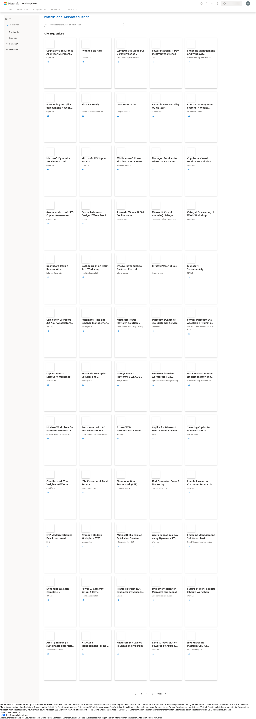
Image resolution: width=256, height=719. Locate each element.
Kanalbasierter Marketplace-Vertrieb (191, 707)
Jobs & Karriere (118, 709)
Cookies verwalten (154, 717)
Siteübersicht (46, 717)
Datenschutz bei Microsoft (186, 709)
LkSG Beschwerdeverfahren (219, 709)
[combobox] (84, 25)
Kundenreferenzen (41, 704)
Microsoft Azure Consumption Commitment (145, 704)
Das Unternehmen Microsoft (138, 709)
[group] (47, 62)
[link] (60, 63)
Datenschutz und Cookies (74, 717)
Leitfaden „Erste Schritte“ (74, 704)
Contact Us (57, 717)
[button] (45, 24)
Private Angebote (118, 704)
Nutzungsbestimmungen (96, 717)
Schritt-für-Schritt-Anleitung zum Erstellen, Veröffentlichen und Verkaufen (80, 707)
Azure (30, 709)
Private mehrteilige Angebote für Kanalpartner (228, 707)
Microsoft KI (5, 709)
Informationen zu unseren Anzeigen (130, 717)
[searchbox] (24, 25)
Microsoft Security (19, 709)
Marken (110, 717)
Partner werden (198, 704)
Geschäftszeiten (56, 704)
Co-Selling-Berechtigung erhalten (128, 707)
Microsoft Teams (85, 709)
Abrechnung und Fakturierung (178, 704)
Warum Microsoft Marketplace (13, 704)
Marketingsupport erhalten (11, 707)
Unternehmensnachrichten (162, 709)
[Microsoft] (11, 3)
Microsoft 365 (52, 709)
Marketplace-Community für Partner (159, 707)
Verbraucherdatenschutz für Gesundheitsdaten (20, 717)
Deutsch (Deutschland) (10, 712)
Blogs (29, 704)
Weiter (160, 693)
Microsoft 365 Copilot (68, 709)
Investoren (202, 709)
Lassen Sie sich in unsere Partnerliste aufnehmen (227, 704)
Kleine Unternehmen (102, 709)
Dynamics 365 (39, 709)
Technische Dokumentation (98, 704)
